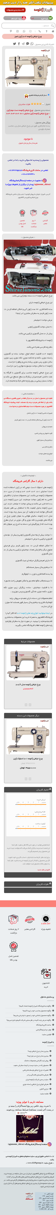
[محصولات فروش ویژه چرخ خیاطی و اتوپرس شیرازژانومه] (28, 3)
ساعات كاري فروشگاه (31, 170)
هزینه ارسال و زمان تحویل (28, 143)
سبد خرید (44, 18)
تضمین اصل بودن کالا (22, 223)
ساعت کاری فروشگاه (43, 1025)
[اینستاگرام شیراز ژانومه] (17, 31)
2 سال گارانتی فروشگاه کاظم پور (38, 95)
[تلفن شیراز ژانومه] (40, 31)
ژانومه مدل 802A (28, 684)
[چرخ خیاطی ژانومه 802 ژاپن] (22, 213)
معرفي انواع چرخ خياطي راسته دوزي (36, 1084)
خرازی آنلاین (44, 1089)
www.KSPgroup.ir (35, 1163)
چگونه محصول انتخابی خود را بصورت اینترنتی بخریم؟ (32, 1015)
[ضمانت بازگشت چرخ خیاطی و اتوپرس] (33, 213)
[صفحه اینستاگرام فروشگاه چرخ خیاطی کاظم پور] (45, 180)
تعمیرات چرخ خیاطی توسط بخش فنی (36, 1070)
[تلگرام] (23, 44)
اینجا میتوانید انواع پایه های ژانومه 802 (33, 613)
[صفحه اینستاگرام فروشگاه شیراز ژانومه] (29, 1128)
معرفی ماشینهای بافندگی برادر (38, 1075)
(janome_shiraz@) (42, 184)
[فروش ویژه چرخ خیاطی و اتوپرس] (46, 920)
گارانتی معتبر (45, 222)
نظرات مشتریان (24, 104)
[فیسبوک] (19, 44)
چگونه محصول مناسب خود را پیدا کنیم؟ (37, 1010)
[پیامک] (27, 44)
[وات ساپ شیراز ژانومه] (24, 31)
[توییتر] (15, 44)
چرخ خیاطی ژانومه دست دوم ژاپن (20, 110)
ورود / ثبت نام (16, 18)
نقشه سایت (44, 1093)
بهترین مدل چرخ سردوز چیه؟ (38, 1056)
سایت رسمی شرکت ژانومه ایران (37, 1079)
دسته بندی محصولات (14, 10)
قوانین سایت (46, 1034)
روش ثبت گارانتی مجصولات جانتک (36, 1060)
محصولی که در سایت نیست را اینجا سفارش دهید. (31, 1065)
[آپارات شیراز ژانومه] (30, 31)
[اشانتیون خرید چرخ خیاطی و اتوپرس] (46, 974)
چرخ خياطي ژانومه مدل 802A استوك (28, 758)
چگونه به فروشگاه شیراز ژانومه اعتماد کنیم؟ (35, 1006)
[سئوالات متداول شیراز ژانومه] (46, 31)
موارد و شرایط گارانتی (43, 1029)
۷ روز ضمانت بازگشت (34, 223)
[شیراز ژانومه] (11, 31)
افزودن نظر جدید (43, 869)
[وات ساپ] (32, 44)
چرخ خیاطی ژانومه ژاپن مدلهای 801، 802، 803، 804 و (28, 115)
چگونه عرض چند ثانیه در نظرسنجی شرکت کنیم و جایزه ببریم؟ (29, 1020)
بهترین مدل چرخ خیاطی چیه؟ (38, 1051)
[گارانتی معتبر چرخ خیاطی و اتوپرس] (45, 213)
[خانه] (53, 31)
